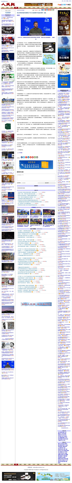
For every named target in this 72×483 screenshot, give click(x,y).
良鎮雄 (62, 454)
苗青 (59, 460)
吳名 (59, 437)
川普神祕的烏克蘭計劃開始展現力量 (29, 198)
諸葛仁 (59, 462)
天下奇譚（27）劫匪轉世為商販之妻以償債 (31, 244)
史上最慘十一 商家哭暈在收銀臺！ (29, 230)
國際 (25, 7)
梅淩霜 (18, 15)
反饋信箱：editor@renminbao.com (36, 467)
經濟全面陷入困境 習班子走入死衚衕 (29, 235)
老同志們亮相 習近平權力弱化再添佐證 (30, 272)
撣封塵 (59, 449)
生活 (43, 7)
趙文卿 (59, 461)
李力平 (66, 460)
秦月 (64, 447)
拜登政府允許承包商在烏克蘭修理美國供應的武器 (31, 200)
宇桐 (61, 453)
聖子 (63, 447)
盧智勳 (59, 454)
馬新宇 (66, 443)
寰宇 (56, 7)
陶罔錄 (59, 458)
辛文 (61, 433)
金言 (64, 454)
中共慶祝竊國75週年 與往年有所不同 (29, 255)
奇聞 (29, 7)
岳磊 (66, 461)
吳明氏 (62, 449)
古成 (61, 443)
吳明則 (62, 458)
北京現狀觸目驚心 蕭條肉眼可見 (29, 281)
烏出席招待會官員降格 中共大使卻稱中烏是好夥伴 (32, 261)
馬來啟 (63, 443)
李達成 (62, 461)
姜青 (64, 461)
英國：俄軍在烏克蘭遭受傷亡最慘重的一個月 (30, 197)
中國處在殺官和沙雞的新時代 (27, 267)
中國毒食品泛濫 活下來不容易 (28, 259)
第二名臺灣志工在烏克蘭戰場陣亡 (28, 203)
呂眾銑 (66, 453)
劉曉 (59, 433)
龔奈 (63, 437)
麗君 (63, 432)
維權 (60, 7)
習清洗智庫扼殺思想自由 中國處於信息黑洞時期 (31, 268)
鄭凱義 (61, 437)
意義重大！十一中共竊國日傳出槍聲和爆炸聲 (32, 250)
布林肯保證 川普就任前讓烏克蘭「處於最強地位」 (31, 192)
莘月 (63, 453)
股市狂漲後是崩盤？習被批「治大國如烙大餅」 (32, 246)
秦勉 (59, 443)
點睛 (61, 457)
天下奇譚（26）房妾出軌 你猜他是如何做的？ (32, 249)
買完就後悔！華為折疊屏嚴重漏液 (29, 291)
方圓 (66, 449)
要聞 (7, 7)
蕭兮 (61, 436)
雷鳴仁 (61, 446)
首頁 (3, 7)
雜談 (69, 7)
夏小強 (61, 460)
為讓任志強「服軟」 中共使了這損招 (29, 239)
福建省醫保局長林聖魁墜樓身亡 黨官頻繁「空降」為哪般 (33, 232)
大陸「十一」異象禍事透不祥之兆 (29, 253)
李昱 (59, 436)
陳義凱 (66, 454)
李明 (61, 434)
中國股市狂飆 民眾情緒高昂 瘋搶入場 (30, 262)
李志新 (59, 453)
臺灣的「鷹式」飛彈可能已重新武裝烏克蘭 (30, 193)
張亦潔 (65, 458)
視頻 (65, 7)
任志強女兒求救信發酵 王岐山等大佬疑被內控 (31, 241)
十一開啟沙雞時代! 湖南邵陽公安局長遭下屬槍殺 (31, 270)
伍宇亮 (65, 434)
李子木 (62, 440)
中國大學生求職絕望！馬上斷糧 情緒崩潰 (30, 252)
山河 (59, 447)
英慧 (59, 457)
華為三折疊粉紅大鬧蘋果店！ (28, 243)
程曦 (59, 434)
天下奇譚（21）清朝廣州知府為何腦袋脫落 (31, 287)
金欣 (59, 432)
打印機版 (20, 152)
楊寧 (61, 447)
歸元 (66, 446)
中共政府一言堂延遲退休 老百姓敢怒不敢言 (30, 279)
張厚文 (66, 436)
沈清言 (65, 433)
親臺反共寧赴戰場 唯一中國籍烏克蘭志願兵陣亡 (31, 195)
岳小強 (66, 437)
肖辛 (64, 440)
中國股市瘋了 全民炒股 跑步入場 (29, 264)
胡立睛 (59, 450)
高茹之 (64, 460)
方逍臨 (59, 440)
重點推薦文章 (8, 14)
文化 (47, 7)
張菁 (59, 446)
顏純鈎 (64, 446)
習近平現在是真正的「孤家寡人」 (29, 282)
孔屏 (65, 432)
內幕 (12, 7)
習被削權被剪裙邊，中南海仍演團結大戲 (30, 237)
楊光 (59, 445)
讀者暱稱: (19, 182)
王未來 (62, 450)
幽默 (20, 7)
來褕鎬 (65, 450)
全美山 (66, 445)
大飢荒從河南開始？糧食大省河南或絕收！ (31, 285)
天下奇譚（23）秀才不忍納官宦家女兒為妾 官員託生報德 (34, 276)
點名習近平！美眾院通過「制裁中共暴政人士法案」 (32, 290)
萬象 (38, 7)
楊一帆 (63, 436)
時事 (16, 7)
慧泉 (64, 457)
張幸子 (64, 445)
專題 (51, 7)
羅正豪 (61, 445)
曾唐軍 (67, 450)
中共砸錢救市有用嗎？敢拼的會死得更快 (30, 288)
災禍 (34, 7)
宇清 (63, 457)
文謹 (63, 433)
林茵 (64, 449)
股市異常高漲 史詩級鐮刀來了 (28, 273)
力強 (63, 434)
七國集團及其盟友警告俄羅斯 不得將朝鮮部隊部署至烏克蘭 (33, 201)
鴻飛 (67, 458)
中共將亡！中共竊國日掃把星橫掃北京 (30, 258)
